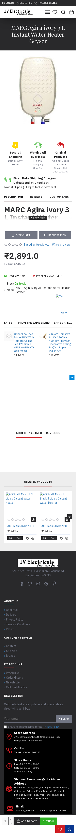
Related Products (38, 481)
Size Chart (23, 235)
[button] (4, 377)
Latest (9, 322)
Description (13, 196)
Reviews (36, 196)
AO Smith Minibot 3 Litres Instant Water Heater (21, 526)
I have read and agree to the (33, 726)
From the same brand (34, 322)
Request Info (57, 235)
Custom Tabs (59, 196)
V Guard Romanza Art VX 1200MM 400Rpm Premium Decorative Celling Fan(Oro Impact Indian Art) (60, 342)
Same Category (65, 322)
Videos (54, 433)
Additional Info (29, 433)
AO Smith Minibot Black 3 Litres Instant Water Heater (56, 526)
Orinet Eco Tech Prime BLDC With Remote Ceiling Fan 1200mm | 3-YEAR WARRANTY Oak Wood (24, 342)
